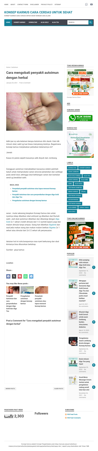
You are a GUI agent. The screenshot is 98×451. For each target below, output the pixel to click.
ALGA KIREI (84, 180)
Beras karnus (73, 191)
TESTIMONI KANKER (74, 203)
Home (6, 4)
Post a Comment (24, 83)
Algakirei (52, 225)
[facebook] (8, 276)
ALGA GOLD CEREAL (74, 176)
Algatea (52, 227)
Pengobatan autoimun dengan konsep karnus (29, 200)
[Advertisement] (49, 44)
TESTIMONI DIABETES (75, 187)
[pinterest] (20, 276)
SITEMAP (58, 4)
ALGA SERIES (72, 207)
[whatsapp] (25, 276)
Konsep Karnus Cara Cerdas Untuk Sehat (38, 12)
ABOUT (13, 4)
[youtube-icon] (91, 5)
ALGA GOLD (45, 22)
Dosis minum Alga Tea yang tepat (84, 361)
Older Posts (58, 388)
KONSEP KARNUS (19, 22)
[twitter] (14, 276)
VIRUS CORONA (73, 180)
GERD (70, 183)
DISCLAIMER (34, 4)
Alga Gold (78, 183)
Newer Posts (10, 388)
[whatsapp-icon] (86, 5)
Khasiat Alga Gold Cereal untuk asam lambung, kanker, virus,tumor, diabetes (84, 319)
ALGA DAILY (72, 211)
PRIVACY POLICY (46, 4)
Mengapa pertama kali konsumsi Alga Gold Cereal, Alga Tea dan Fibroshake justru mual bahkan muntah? (84, 291)
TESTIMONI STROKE (74, 195)
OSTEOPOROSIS (73, 199)
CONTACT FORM (22, 4)
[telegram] (31, 276)
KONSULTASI (33, 22)
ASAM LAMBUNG (73, 172)
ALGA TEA (55, 22)
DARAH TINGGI (84, 207)
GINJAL (83, 191)
